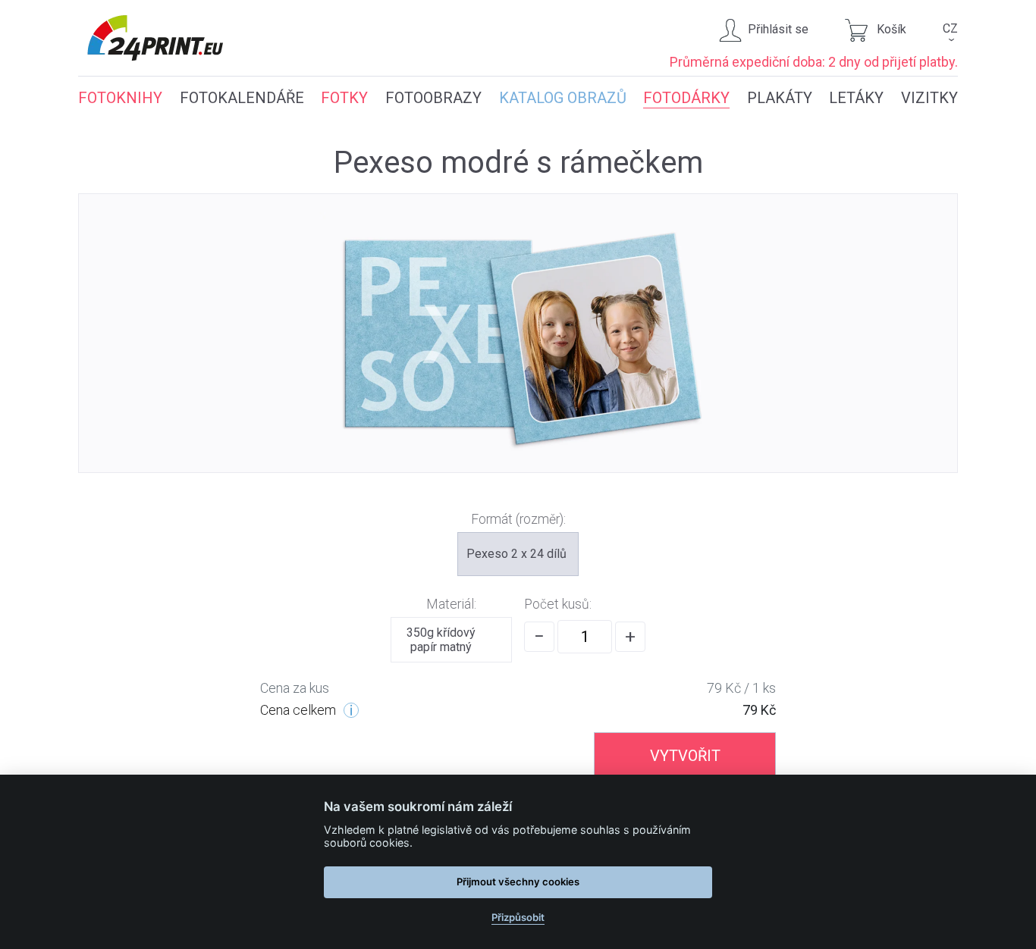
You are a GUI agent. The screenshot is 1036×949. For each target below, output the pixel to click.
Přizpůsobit (518, 917)
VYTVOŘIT (685, 756)
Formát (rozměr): (518, 519)
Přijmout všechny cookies (518, 881)
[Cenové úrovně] (351, 710)
